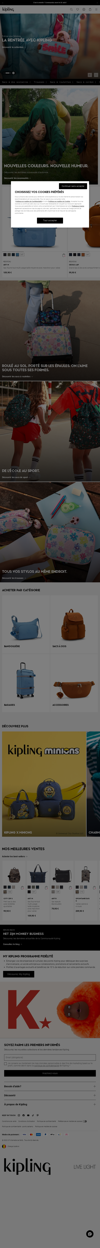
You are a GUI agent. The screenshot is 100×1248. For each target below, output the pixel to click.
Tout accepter (50, 220)
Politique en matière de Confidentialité (28, 201)
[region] (50, 204)
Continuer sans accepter (73, 186)
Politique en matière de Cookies (59, 201)
